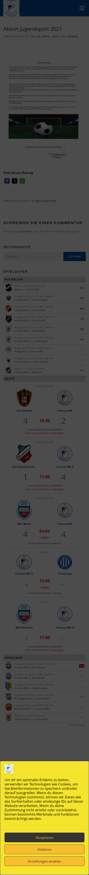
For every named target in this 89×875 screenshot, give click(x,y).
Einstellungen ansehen (44, 861)
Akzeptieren (44, 837)
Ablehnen (44, 849)
